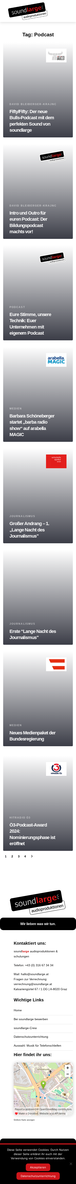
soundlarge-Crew (25, 1028)
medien (16, 408)
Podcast (17, 307)
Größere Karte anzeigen (24, 1120)
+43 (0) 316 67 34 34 (39, 965)
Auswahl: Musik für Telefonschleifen (37, 1045)
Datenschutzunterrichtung (31, 1036)
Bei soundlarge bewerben (31, 1019)
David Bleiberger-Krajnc (33, 104)
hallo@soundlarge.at (35, 974)
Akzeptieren (38, 1167)
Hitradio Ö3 (20, 817)
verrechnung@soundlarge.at (33, 984)
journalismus (22, 516)
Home (18, 1010)
